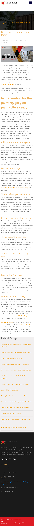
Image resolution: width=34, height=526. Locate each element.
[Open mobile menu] (30, 2)
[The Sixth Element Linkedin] (6, 459)
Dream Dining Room (25, 324)
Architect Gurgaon (7, 468)
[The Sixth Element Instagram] (10, 459)
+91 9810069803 (8, 491)
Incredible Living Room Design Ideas (11, 358)
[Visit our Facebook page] (2, 459)
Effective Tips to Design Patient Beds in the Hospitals (16, 352)
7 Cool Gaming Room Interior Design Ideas (13, 427)
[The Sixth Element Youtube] (14, 459)
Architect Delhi (6, 474)
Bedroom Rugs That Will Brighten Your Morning (15, 384)
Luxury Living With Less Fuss (9, 390)
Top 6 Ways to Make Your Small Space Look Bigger (16, 370)
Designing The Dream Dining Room (11, 413)
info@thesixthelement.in (11, 487)
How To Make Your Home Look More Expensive (15, 407)
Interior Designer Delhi (8, 476)
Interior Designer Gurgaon (9, 472)
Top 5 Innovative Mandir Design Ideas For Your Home (16, 402)
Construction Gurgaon (8, 470)
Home (5, 22)
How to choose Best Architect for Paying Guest (15, 364)
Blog (10, 22)
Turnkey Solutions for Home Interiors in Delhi (14, 396)
